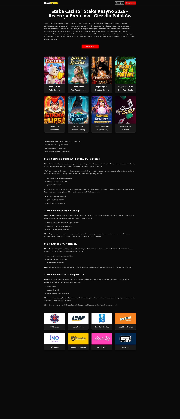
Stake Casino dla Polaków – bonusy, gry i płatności (63, 141)
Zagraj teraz (90, 46)
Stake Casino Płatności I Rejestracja (57, 151)
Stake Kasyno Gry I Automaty (55, 148)
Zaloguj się (119, 3)
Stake (51, 3)
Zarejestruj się (130, 3)
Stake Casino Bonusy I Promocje (56, 145)
